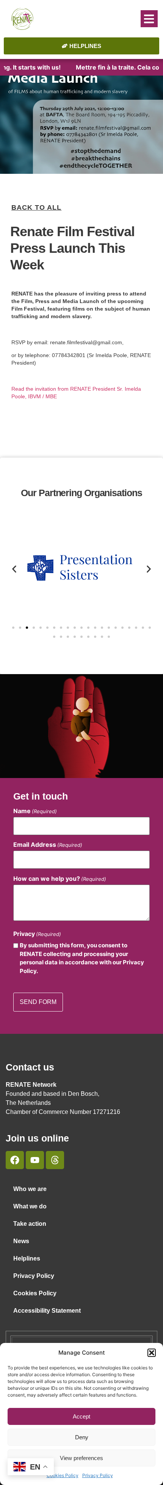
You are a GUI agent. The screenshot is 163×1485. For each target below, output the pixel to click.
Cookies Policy (62, 1475)
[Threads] (55, 1160)
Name (35, 811)
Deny (81, 1437)
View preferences (81, 1458)
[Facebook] (15, 1160)
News (21, 1241)
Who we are (30, 1189)
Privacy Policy (97, 1475)
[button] (151, 1353)
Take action (29, 1223)
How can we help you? (59, 879)
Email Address (47, 845)
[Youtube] (35, 1160)
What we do (30, 1206)
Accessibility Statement (47, 1310)
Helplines (26, 1258)
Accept (81, 1416)
